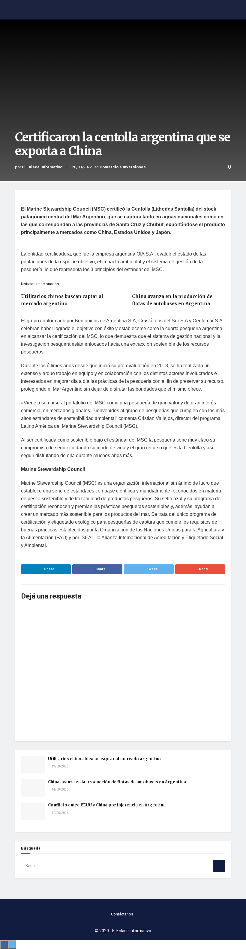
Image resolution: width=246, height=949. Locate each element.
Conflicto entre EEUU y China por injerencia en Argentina (107, 805)
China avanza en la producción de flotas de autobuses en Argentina (117, 782)
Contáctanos (122, 914)
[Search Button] (219, 866)
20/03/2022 (82, 167)
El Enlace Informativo (42, 167)
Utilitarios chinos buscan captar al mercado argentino (104, 758)
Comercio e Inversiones (123, 167)
